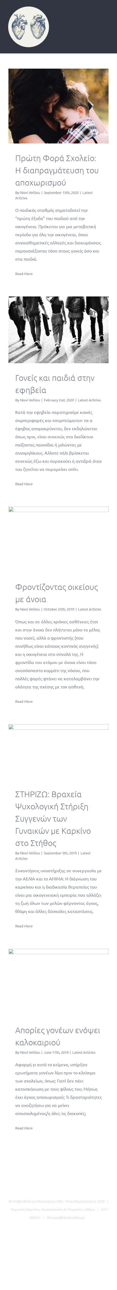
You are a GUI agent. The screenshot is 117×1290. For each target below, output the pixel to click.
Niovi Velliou (30, 192)
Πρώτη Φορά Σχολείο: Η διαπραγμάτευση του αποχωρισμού (58, 106)
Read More (24, 273)
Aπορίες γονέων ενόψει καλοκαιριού (58, 982)
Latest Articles (89, 400)
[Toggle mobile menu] (106, 15)
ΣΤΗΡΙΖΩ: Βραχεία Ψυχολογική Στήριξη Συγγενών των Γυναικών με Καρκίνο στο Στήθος (58, 751)
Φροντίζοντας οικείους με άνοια (58, 539)
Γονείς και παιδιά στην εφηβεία (58, 329)
